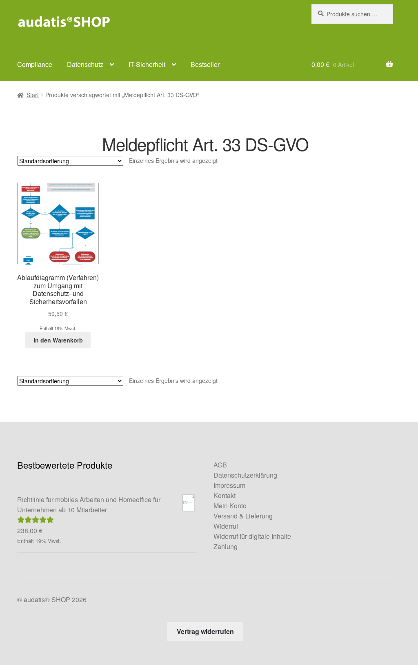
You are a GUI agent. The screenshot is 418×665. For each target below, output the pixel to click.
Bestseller (205, 64)
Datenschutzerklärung (245, 475)
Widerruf (225, 526)
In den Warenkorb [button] (58, 340)
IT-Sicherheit (147, 64)
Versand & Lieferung (243, 515)
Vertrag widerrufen (205, 631)
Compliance (34, 64)
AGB (220, 464)
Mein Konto (230, 505)
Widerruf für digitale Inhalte (252, 536)
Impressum (229, 485)
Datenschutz (85, 64)
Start (33, 95)
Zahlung (225, 546)
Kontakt (224, 495)
